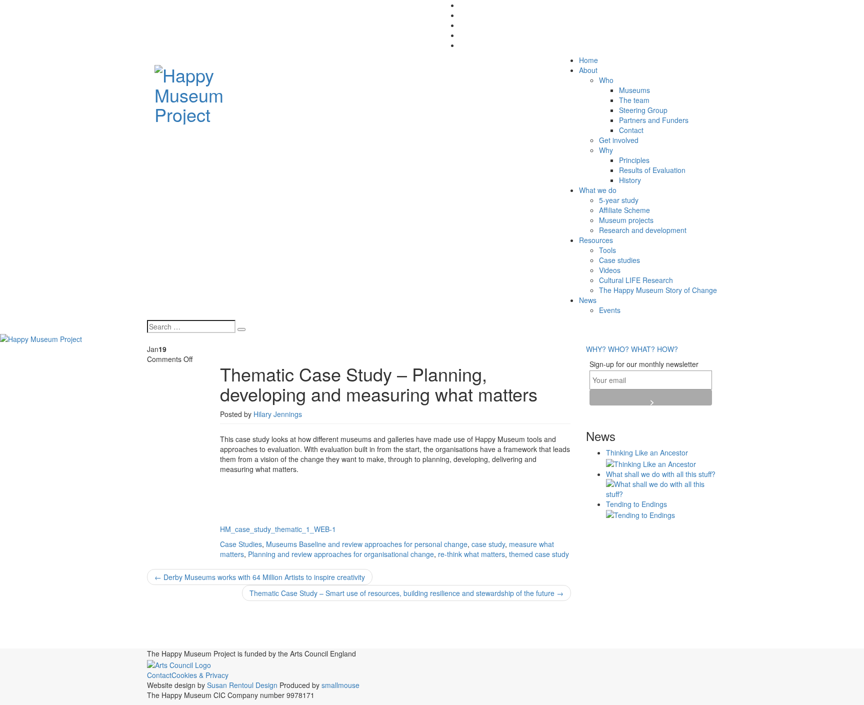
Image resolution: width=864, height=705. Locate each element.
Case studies (619, 260)
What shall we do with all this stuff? (661, 474)
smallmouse (341, 685)
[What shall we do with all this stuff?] (662, 487)
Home (588, 60)
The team (634, 100)
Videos (609, 270)
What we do (597, 190)
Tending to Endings (636, 504)
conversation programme (521, 625)
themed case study (539, 554)
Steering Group (643, 110)
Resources (596, 240)
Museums (634, 90)
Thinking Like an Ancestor (647, 453)
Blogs (308, 622)
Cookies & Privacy (200, 675)
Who (606, 80)
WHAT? (643, 349)
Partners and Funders (653, 120)
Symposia (556, 641)
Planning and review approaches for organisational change (341, 554)
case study (488, 544)
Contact (631, 130)
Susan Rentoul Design (242, 685)
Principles (634, 160)
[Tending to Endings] (640, 514)
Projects (200, 640)
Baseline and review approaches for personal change (383, 544)
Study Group (517, 642)
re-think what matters (471, 554)
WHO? (618, 349)
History (630, 180)
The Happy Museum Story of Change (658, 290)
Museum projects (626, 220)
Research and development (642, 230)
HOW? (667, 349)
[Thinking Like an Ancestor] (651, 463)
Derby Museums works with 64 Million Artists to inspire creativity (259, 577)
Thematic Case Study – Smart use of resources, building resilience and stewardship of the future (407, 593)
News (587, 300)
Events (609, 310)
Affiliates (272, 623)
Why (606, 150)
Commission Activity (434, 622)
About (588, 70)
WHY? (596, 349)
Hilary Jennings (278, 414)
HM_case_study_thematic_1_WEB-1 (278, 529)
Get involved (618, 140)
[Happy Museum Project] (212, 91)
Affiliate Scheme (624, 210)
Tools (607, 250)
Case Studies (241, 544)
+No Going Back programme (199, 624)
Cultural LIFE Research (636, 280)
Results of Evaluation (652, 170)
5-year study (618, 200)
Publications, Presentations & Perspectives (333, 640)
